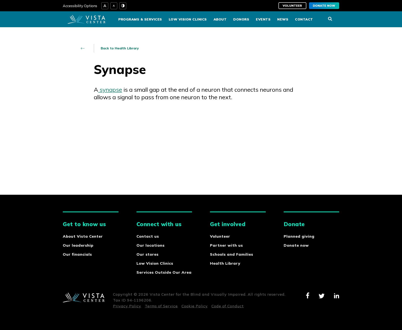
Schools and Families (231, 254)
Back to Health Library (120, 48)
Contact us (148, 236)
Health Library (225, 263)
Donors (241, 19)
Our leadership (78, 245)
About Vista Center (83, 236)
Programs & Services (140, 19)
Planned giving (299, 236)
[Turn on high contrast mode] (122, 5)
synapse (110, 89)
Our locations (151, 245)
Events (263, 19)
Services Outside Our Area (164, 272)
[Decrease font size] (113, 5)
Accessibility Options (80, 6)
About (220, 19)
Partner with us (226, 245)
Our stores (147, 254)
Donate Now (324, 6)
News (282, 19)
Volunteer (292, 6)
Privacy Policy (127, 306)
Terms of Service (161, 306)
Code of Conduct (227, 306)
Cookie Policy (195, 306)
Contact (304, 19)
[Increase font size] (104, 5)
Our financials (77, 254)
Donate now (296, 245)
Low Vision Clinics (188, 19)
